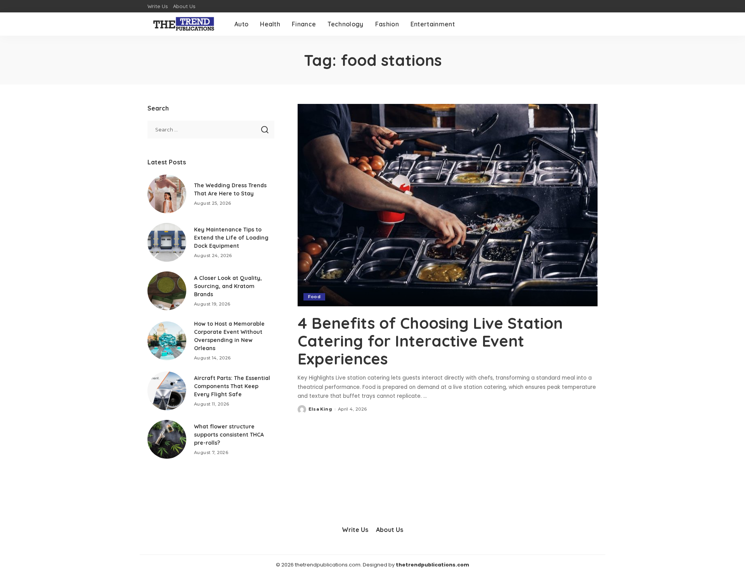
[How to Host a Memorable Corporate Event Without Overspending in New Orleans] (166, 340)
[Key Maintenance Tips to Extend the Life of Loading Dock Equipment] (166, 242)
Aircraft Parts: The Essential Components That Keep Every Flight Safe (232, 386)
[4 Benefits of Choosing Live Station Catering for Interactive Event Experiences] (448, 205)
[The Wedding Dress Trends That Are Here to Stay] (166, 193)
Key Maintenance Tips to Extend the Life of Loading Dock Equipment (231, 237)
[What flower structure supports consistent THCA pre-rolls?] (166, 439)
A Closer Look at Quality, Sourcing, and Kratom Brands (228, 286)
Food (314, 296)
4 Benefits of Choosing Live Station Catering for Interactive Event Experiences (430, 340)
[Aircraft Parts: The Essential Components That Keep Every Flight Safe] (166, 390)
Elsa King (320, 409)
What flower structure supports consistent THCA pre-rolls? (229, 434)
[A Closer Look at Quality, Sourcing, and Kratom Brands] (166, 290)
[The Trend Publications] (185, 24)
